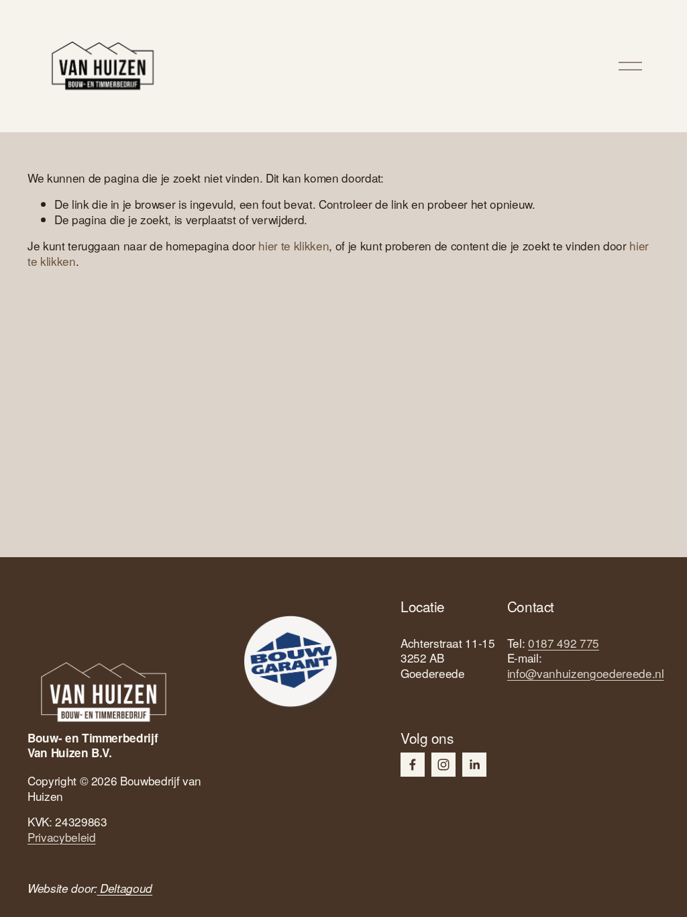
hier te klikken (293, 245)
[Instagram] (443, 765)
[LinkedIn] (474, 765)
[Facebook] (413, 765)
